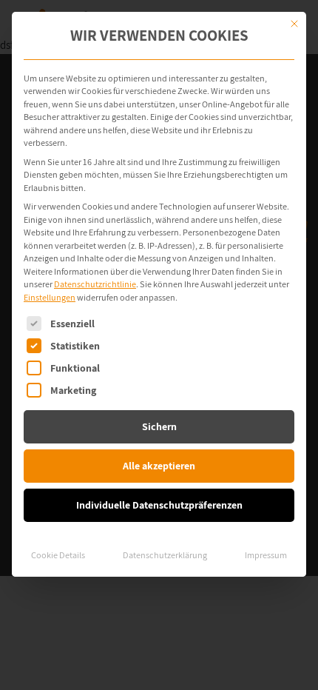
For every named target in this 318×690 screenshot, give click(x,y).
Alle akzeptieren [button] (159, 465)
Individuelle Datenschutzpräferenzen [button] (159, 505)
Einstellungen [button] (49, 297)
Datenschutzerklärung (165, 555)
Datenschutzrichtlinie (95, 284)
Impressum (266, 555)
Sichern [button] (159, 426)
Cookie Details (58, 555)
